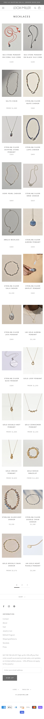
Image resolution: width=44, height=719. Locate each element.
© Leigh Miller (22, 695)
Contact (6, 619)
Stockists (6, 643)
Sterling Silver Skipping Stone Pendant (11, 149)
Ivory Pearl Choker (11, 194)
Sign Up (10, 678)
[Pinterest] (14, 606)
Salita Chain (11, 101)
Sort (21, 597)
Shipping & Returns (10, 639)
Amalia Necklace (12, 240)
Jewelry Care (7, 631)
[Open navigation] (3, 8)
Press (5, 647)
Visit (4, 627)
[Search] (35, 8)
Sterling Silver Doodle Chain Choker (32, 519)
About (5, 623)
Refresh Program (9, 635)
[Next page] (27, 585)
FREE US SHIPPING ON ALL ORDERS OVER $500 (22, 2)
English (25, 689)
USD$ (15, 689)
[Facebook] (4, 606)
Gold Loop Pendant (33, 378)
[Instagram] (9, 606)
